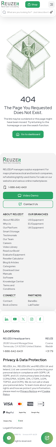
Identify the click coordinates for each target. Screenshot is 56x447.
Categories (9, 266)
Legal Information (13, 427)
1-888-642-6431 (17, 187)
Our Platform (10, 227)
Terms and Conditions (9, 287)
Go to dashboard (30, 134)
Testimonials (10, 235)
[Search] (4, 12)
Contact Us (30, 204)
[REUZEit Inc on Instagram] (31, 319)
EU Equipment (36, 223)
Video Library (10, 246)
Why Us (7, 223)
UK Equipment (36, 227)
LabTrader (33, 304)
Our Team (8, 239)
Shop (34, 4)
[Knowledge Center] (9, 438)
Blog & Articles (11, 262)
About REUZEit (11, 219)
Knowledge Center (13, 281)
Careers (7, 243)
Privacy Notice (28, 391)
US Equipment (36, 219)
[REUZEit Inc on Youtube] (15, 319)
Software (8, 277)
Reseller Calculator (13, 258)
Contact (7, 301)
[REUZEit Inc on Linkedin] (6, 319)
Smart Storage (11, 231)
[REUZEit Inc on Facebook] (40, 319)
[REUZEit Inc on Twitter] (23, 319)
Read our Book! (11, 250)
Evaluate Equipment (14, 254)
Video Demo (30, 195)
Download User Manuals (11, 272)
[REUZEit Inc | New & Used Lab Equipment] (10, 4)
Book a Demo (10, 304)
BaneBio (32, 301)
